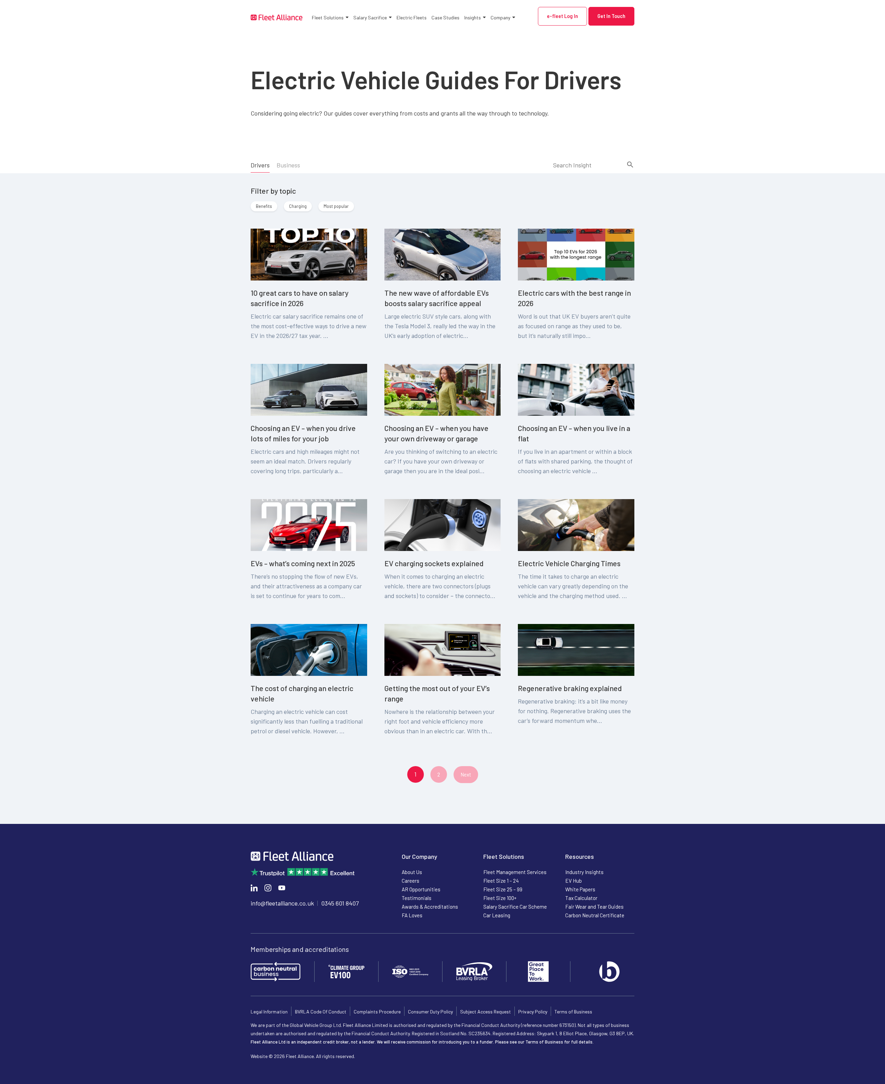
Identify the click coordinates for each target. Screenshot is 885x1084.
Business (288, 165)
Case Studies (445, 17)
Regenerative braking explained (570, 687)
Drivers (260, 165)
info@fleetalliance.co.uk (282, 903)
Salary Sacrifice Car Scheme (515, 906)
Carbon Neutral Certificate (594, 915)
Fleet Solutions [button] (328, 17)
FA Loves (412, 915)
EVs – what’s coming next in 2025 (303, 563)
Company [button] (500, 17)
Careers (410, 881)
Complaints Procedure (377, 1011)
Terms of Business (573, 1011)
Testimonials (416, 898)
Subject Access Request (485, 1011)
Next (465, 774)
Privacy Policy (532, 1011)
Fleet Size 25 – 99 (502, 889)
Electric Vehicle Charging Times (569, 563)
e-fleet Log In (562, 16)
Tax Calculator (581, 898)
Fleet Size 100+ (499, 898)
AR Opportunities (421, 889)
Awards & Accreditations (430, 906)
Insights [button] (472, 17)
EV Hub (573, 881)
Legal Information (269, 1011)
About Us (412, 872)
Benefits (264, 206)
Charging (298, 206)
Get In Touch (611, 16)
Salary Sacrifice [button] (370, 17)
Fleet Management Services (515, 872)
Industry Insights (584, 872)
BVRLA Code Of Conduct (320, 1011)
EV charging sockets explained (434, 563)
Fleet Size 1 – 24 (501, 881)
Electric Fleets (412, 17)
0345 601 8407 (340, 903)
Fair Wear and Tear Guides (594, 906)
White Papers (580, 889)
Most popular (336, 206)
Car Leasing (496, 915)
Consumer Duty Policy (430, 1011)
